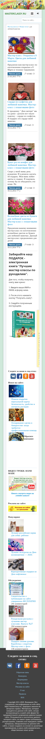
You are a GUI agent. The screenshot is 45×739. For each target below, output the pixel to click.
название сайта (15, 13)
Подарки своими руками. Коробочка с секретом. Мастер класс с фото (22, 644)
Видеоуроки (22, 680)
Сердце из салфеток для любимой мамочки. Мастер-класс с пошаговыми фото (22, 104)
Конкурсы (22, 676)
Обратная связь (22, 672)
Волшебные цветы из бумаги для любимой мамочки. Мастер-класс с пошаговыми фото (22, 220)
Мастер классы (22, 683)
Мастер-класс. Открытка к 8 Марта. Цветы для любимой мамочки (22, 58)
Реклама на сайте (22, 687)
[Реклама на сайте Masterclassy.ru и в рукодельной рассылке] (22, 511)
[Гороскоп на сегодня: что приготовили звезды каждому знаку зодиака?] (22, 424)
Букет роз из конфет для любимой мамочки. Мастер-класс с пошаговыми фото (22, 165)
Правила (22, 694)
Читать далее (15, 74)
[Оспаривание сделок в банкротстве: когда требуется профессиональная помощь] (22, 408)
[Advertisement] (26, 135)
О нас (22, 690)
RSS (22, 697)
